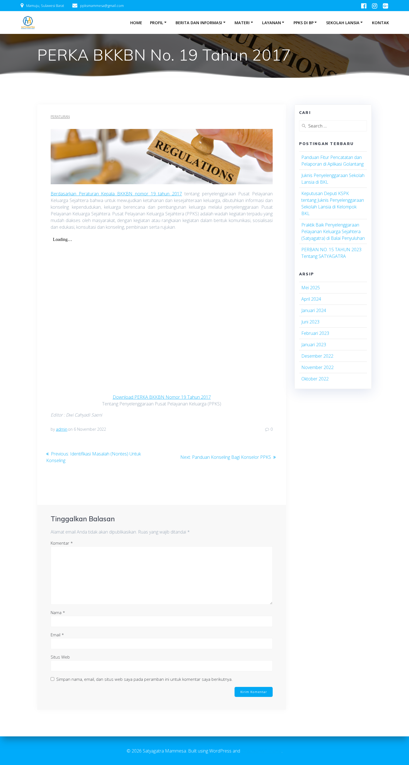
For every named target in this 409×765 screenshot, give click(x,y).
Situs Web (60, 657)
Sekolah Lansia (342, 22)
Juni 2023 (310, 322)
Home (136, 22)
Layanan (271, 22)
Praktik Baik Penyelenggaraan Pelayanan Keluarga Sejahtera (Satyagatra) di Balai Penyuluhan (333, 231)
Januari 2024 (313, 310)
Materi (242, 22)
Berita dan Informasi (199, 22)
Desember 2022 (317, 356)
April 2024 (311, 299)
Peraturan (60, 116)
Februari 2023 (315, 333)
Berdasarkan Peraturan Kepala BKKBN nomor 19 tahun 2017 (116, 194)
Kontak (380, 22)
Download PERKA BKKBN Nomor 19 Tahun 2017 (162, 397)
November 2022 (317, 367)
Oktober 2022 (315, 379)
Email (57, 634)
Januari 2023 (313, 345)
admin (61, 429)
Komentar (62, 543)
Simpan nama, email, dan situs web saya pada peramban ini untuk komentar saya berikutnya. (144, 679)
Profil (156, 22)
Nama (58, 612)
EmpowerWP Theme (261, 751)
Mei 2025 (310, 288)
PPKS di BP (304, 22)
